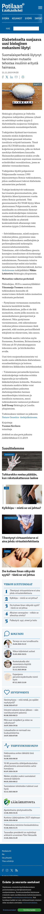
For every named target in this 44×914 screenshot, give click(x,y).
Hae (8, 28)
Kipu (6, 488)
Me (3, 854)
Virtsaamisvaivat (11, 518)
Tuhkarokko (9, 454)
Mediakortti (6, 851)
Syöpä (28, 18)
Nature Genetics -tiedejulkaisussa (19, 417)
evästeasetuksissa (29, 903)
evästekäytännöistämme (22, 897)
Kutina (7, 551)
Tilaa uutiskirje (8, 861)
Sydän (5, 18)
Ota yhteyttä (7, 857)
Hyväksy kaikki (29, 910)
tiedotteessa (8, 270)
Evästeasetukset (9, 910)
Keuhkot (17, 18)
